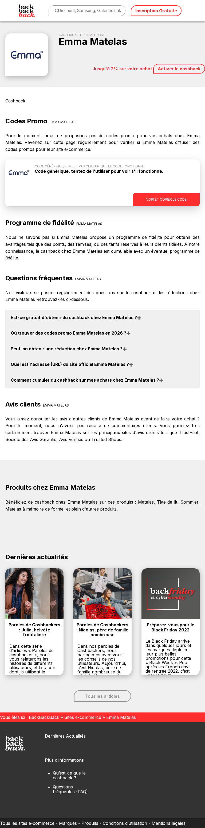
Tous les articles (102, 696)
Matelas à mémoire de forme (34, 509)
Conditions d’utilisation (125, 823)
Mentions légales (169, 823)
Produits (89, 823)
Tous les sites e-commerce (27, 823)
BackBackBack (44, 717)
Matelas (146, 502)
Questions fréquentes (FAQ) (70, 789)
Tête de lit (167, 502)
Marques (68, 823)
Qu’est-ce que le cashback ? (69, 775)
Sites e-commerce (82, 717)
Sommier (189, 502)
